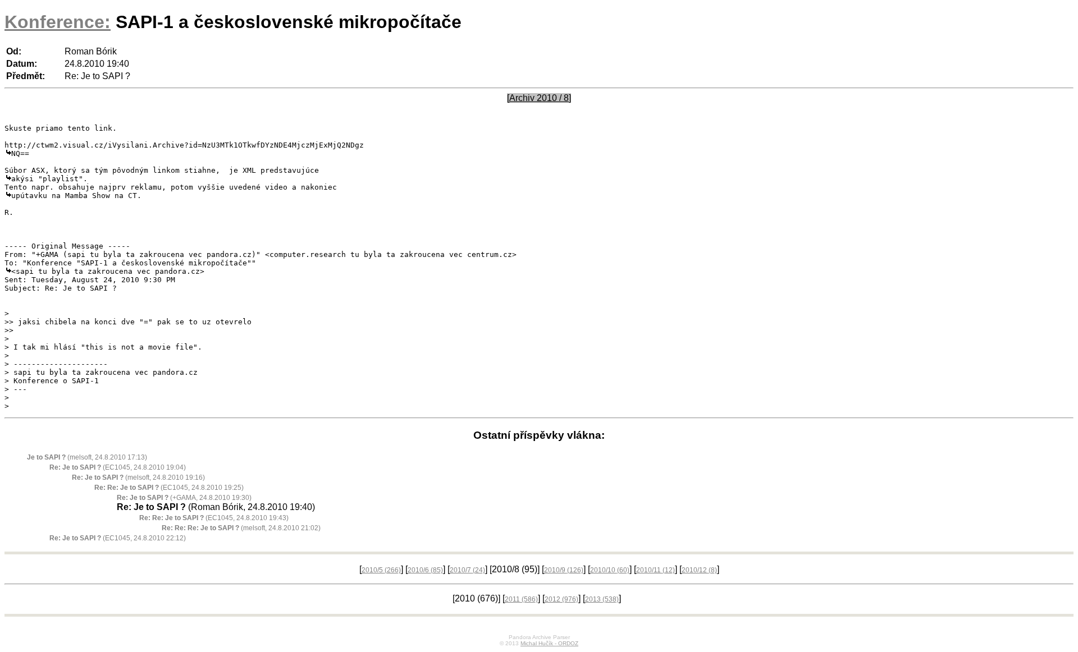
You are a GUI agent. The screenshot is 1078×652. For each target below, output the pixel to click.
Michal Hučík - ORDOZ (549, 643)
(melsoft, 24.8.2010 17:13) (87, 457)
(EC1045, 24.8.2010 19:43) (214, 518)
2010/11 (655, 570)
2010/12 (699, 570)
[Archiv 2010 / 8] (539, 98)
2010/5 (381, 570)
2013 (602, 599)
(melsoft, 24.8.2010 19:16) (138, 477)
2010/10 (609, 570)
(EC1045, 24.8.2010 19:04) (117, 467)
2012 (561, 599)
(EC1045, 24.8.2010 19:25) (169, 488)
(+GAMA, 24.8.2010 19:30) (184, 498)
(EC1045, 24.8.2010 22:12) (117, 538)
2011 (521, 599)
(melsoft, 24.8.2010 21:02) (241, 528)
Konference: (57, 22)
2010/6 (425, 570)
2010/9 (563, 570)
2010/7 (467, 570)
